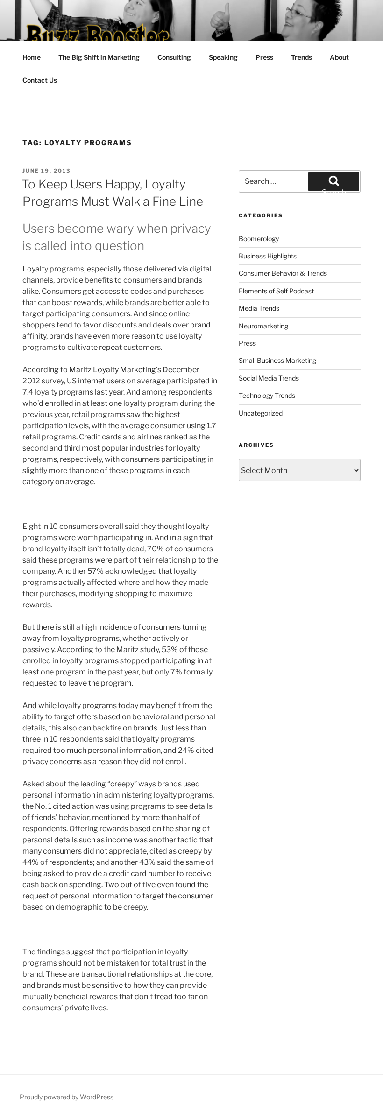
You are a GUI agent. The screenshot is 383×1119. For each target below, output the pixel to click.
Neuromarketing (263, 326)
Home (31, 57)
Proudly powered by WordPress (66, 1097)
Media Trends (259, 308)
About (339, 57)
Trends (301, 57)
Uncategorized (261, 413)
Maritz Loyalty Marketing (112, 369)
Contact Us (39, 80)
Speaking (223, 57)
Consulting (174, 57)
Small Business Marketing (277, 360)
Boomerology (259, 239)
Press (264, 57)
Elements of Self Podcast (276, 291)
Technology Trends (267, 395)
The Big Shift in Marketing (99, 57)
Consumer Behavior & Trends (283, 273)
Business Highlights (268, 256)
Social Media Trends (269, 378)
